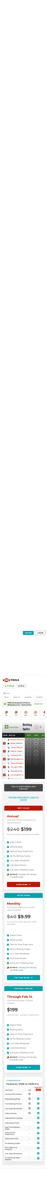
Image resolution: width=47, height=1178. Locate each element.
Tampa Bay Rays (17, 747)
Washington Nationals (20, 759)
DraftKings (10, 686)
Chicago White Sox (18, 767)
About (7, 693)
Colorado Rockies (18, 755)
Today (6, 697)
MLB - (9, 735)
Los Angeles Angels (19, 775)
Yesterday (28, 697)
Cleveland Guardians (19, 771)
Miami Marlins (16, 743)
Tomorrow (16, 697)
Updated (39, 697)
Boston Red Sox (17, 739)
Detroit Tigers (16, 751)
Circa (22, 686)
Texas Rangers (17, 763)
